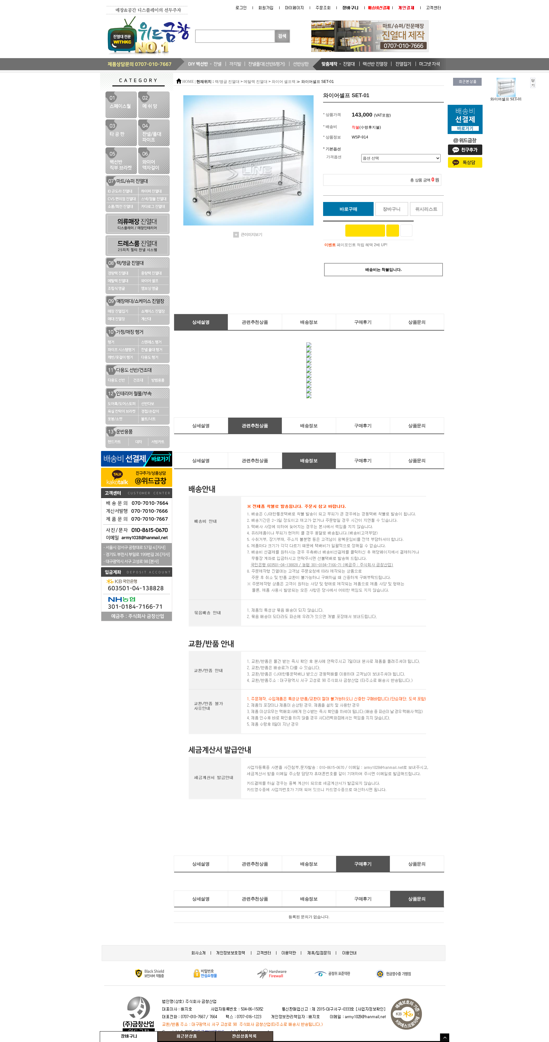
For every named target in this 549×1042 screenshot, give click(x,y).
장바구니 (392, 209)
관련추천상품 (255, 322)
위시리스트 (426, 209)
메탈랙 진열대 (256, 81)
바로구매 (348, 209)
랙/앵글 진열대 (227, 81)
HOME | (188, 81)
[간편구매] (365, 231)
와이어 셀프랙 (283, 81)
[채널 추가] (392, 231)
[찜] (406, 231)
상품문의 (417, 322)
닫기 (533, 82)
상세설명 (201, 322)
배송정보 (309, 322)
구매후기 (363, 322)
